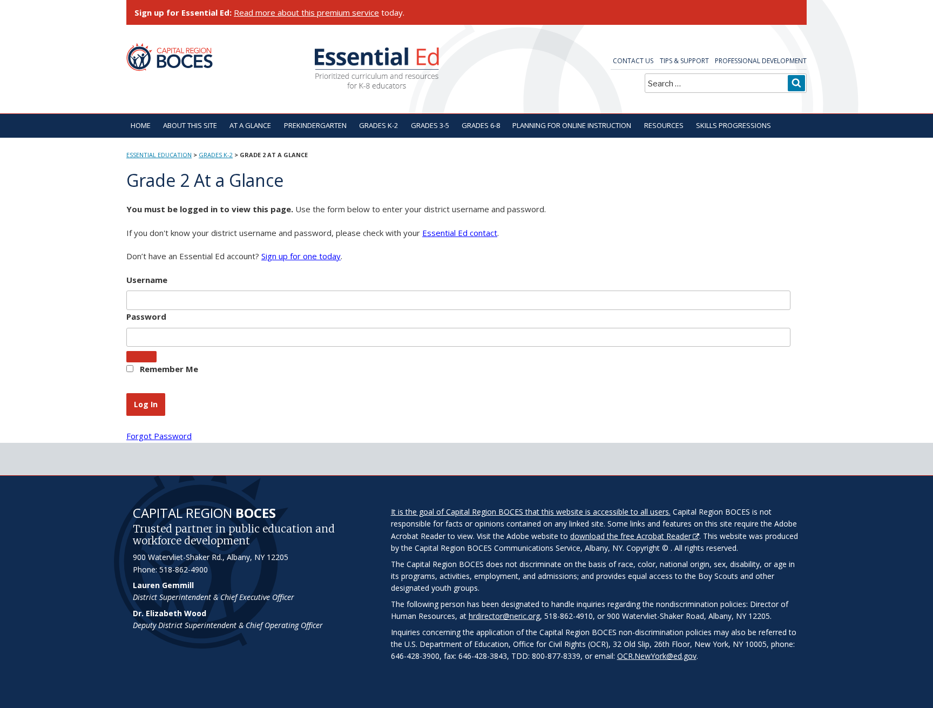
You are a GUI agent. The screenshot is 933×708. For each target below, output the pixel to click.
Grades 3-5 (430, 125)
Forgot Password (159, 435)
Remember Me (168, 368)
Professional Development (761, 60)
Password (146, 316)
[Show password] (141, 356)
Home (141, 125)
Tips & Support (684, 60)
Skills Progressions (733, 125)
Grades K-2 (378, 125)
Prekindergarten (315, 125)
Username (146, 279)
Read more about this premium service (306, 12)
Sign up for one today (301, 256)
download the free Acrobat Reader (630, 536)
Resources (664, 125)
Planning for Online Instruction (571, 125)
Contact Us (633, 60)
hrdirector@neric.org (504, 616)
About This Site (190, 125)
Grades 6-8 (481, 125)
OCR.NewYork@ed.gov (657, 656)
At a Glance (250, 125)
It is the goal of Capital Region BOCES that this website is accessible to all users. (531, 512)
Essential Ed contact (459, 232)
